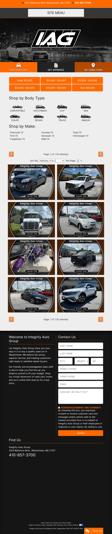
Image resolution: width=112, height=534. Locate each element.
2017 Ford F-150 (80, 167)
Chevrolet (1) (16, 132)
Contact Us (57, 523)
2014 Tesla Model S (31, 279)
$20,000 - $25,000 (25, 87)
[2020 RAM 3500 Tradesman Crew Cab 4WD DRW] (80, 257)
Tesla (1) (77, 132)
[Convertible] (17, 108)
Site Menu (56, 13)
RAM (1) (45, 139)
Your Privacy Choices (71, 525)
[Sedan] (39, 118)
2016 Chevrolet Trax (31, 167)
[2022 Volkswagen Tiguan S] (80, 294)
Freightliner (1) (17, 139)
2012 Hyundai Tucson (81, 204)
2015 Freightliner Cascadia (31, 204)
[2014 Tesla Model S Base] (31, 294)
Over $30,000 (87, 87)
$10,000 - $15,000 (56, 80)
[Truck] (62, 118)
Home (43, 523)
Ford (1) (14, 135)
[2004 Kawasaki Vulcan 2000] (31, 257)
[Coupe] (15, 118)
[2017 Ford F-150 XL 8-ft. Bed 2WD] (80, 182)
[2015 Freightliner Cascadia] (31, 219)
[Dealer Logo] (56, 39)
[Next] (100, 154)
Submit (80, 433)
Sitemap (60, 525)
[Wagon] (86, 118)
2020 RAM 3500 (80, 242)
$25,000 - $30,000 (56, 87)
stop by (35, 380)
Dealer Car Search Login (37, 525)
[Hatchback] (40, 108)
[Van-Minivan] (86, 108)
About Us (49, 523)
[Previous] (11, 154)
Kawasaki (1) (47, 135)
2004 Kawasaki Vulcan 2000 (31, 242)
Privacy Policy (66, 523)
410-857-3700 (83, 2)
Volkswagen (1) (81, 135)
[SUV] (62, 108)
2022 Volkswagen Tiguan (80, 279)
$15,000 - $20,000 (87, 80)
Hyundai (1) (47, 132)
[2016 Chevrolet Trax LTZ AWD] (31, 182)
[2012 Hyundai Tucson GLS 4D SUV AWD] (80, 219)
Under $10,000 (24, 80)
